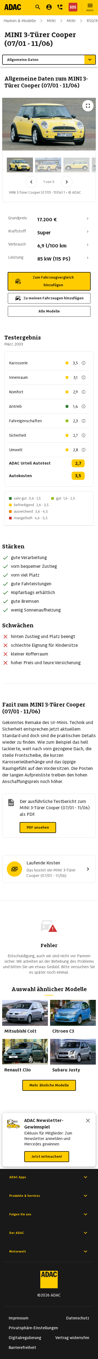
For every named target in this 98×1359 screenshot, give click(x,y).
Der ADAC (16, 1233)
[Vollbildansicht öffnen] (88, 105)
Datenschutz (77, 1318)
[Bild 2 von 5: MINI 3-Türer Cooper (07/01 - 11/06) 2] (48, 165)
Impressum (19, 1318)
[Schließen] (88, 1121)
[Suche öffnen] (38, 7)
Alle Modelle (49, 311)
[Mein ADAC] (49, 7)
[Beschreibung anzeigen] (83, 363)
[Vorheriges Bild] (31, 182)
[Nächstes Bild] (66, 182)
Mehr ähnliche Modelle (49, 1085)
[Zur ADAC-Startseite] (12, 7)
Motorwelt (17, 1251)
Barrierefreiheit (22, 1347)
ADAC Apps (17, 1177)
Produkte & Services (24, 1196)
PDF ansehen (38, 827)
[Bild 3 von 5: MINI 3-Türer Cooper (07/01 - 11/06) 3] (76, 165)
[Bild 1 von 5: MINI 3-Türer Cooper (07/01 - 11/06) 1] (20, 165)
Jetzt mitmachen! (46, 1156)
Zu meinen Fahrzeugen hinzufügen (53, 298)
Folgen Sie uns (20, 1214)
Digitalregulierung (25, 1337)
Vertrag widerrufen (72, 1337)
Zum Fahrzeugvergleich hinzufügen (53, 281)
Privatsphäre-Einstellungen (33, 1327)
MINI (51, 20)
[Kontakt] (60, 7)
